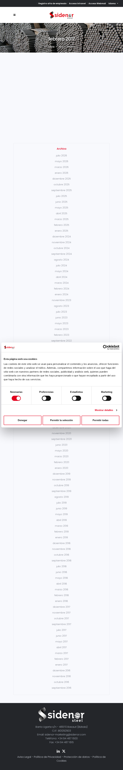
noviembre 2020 (61, 433)
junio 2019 (61, 508)
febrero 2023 (61, 335)
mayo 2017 (61, 641)
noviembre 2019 (61, 479)
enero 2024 (61, 294)
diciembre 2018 (61, 543)
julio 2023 (61, 311)
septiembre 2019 (61, 491)
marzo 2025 (62, 219)
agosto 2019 (61, 497)
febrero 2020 (61, 462)
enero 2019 (61, 537)
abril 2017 (61, 647)
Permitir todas (100, 420)
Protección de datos (77, 757)
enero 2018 (61, 601)
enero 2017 (61, 664)
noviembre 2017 (61, 612)
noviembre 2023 (61, 300)
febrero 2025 (61, 225)
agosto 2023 (61, 306)
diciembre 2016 (61, 670)
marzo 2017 (61, 653)
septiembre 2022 (61, 340)
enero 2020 (61, 468)
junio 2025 (61, 201)
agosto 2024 (61, 259)
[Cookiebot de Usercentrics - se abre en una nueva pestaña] (105, 347)
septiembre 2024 (61, 254)
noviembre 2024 (61, 242)
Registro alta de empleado (52, 3)
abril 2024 (61, 277)
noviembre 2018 (61, 549)
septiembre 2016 (61, 687)
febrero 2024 (61, 288)
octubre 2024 (62, 248)
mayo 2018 (61, 578)
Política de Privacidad (47, 757)
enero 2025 (61, 230)
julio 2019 (62, 502)
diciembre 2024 (61, 236)
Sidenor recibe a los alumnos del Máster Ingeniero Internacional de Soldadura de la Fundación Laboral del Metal (36, 76)
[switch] (46, 398)
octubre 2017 (61, 618)
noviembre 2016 (61, 676)
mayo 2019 (61, 514)
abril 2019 (61, 520)
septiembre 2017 (61, 624)
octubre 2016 (61, 682)
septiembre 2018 (61, 560)
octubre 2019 (61, 485)
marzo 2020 (62, 456)
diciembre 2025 (61, 178)
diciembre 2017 (61, 606)
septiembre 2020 (61, 439)
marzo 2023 (62, 329)
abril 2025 (61, 213)
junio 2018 (61, 572)
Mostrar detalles (104, 410)
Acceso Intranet (77, 3)
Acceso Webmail (97, 3)
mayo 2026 (61, 161)
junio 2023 (61, 317)
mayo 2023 (61, 323)
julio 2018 (61, 566)
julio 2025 (61, 196)
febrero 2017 (61, 659)
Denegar (22, 420)
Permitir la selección (61, 420)
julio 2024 (61, 265)
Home (51, 47)
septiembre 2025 (61, 190)
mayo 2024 (61, 271)
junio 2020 (61, 444)
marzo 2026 (62, 167)
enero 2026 (61, 173)
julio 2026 (61, 155)
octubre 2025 (62, 184)
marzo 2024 (62, 282)
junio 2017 (61, 635)
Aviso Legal (24, 757)
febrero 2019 (61, 531)
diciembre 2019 (61, 473)
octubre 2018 (61, 554)
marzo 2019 (61, 525)
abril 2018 (61, 583)
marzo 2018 (61, 589)
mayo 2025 (61, 207)
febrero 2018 (61, 595)
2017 (60, 47)
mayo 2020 (61, 450)
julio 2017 (61, 630)
